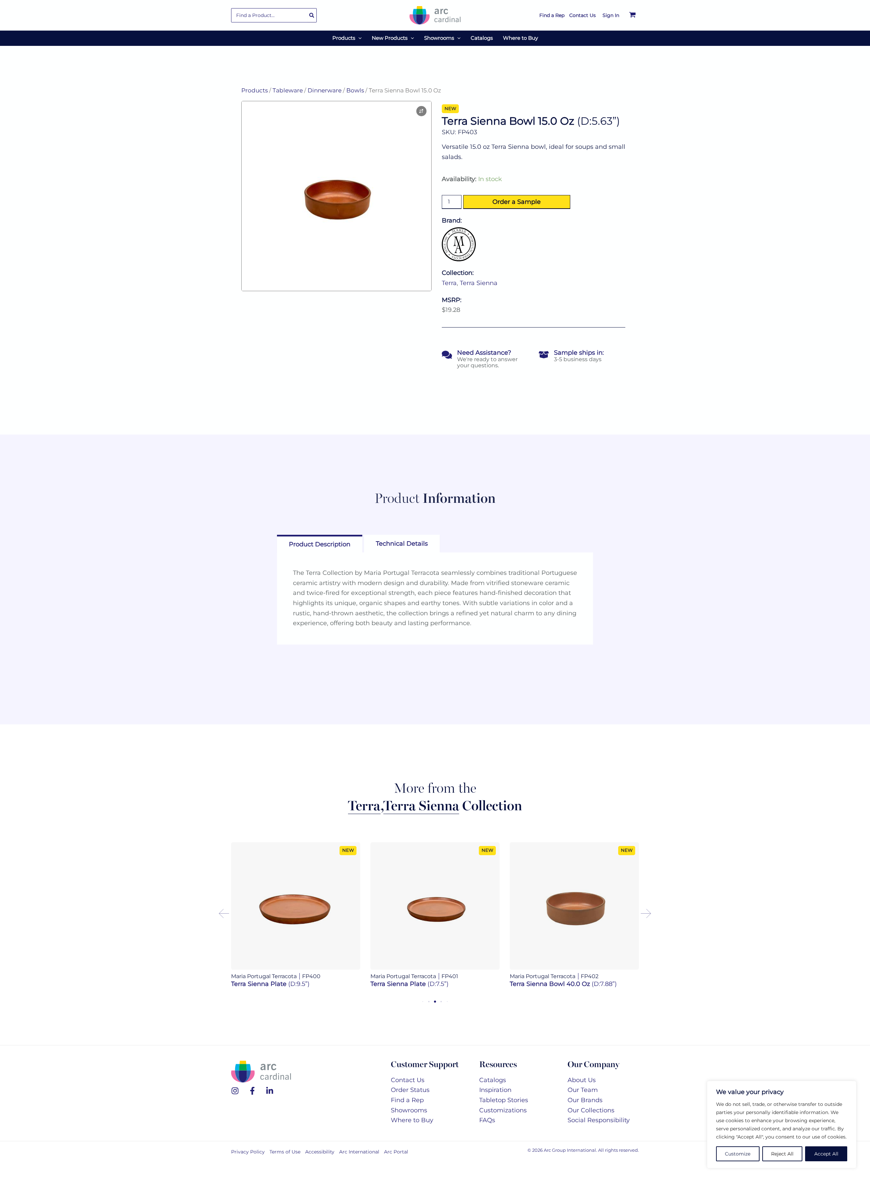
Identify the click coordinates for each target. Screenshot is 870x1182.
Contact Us (407, 1087)
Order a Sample (516, 202)
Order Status (410, 1097)
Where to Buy (412, 1127)
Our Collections (591, 1117)
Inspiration (495, 1097)
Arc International (359, 1159)
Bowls (355, 90)
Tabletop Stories (503, 1107)
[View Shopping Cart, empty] (632, 15)
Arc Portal (396, 1159)
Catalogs (492, 1087)
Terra (449, 283)
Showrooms (409, 1117)
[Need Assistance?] (447, 355)
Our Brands (585, 1107)
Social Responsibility (599, 1127)
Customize (737, 1154)
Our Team (583, 1097)
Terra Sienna (479, 283)
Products (254, 90)
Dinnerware (325, 90)
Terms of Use (284, 1159)
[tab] (319, 543)
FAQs (487, 1127)
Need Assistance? (484, 352)
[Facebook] (252, 1098)
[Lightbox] (421, 111)
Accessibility (319, 1159)
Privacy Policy (248, 1159)
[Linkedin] (270, 1098)
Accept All (826, 1154)
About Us (582, 1087)
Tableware (288, 90)
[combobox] (273, 15)
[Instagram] (235, 1098)
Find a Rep (407, 1107)
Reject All (782, 1154)
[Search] (312, 15)
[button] (358, 38)
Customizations (503, 1117)
